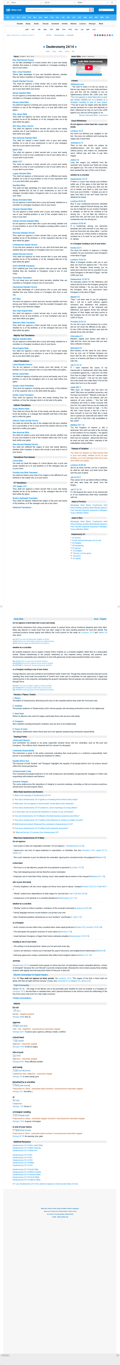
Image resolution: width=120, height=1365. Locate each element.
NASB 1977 (17, 162)
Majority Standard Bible (22, 339)
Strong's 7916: (19, 1047)
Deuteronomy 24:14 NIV (22, 1155)
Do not (75, 97)
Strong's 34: (18, 1076)
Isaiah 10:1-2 (101, 850)
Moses (17, 698)
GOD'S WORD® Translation (24, 266)
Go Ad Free (5, 1355)
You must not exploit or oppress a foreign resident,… (33, 686)
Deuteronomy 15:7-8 (78, 179)
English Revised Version (23, 254)
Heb (73, 51)
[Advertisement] (61, 601)
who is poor (102, 97)
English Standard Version (23, 81)
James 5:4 (74, 160)
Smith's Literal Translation (23, 395)
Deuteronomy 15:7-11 (67, 898)
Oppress (103, 508)
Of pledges (76, 543)
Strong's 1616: (19, 1121)
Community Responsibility (23, 750)
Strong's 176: (18, 1106)
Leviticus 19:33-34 (78, 260)
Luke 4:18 (73, 893)
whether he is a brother (92, 100)
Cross (54, 51)
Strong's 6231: (19, 1032)
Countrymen (97, 505)
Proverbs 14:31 (88, 850)
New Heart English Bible (22, 311)
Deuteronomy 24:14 (75, 846)
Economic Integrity (20, 782)
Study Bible (18, 619)
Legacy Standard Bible (22, 173)
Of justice (77, 556)
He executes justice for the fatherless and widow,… (34, 690)
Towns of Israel (21, 729)
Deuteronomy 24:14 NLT (22, 1157)
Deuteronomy (15, 35)
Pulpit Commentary (21, 985)
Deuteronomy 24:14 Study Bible (26, 1169)
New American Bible (21, 432)
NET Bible (17, 299)
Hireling (78, 508)
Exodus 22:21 (76, 248)
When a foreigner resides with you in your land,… (33, 688)
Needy (97, 508)
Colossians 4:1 (76, 336)
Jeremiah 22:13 (76, 143)
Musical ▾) (90, 56)
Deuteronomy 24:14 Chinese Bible (27, 1174)
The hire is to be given (82, 553)
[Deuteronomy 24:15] (117, 612)
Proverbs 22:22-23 (78, 322)
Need (91, 508)
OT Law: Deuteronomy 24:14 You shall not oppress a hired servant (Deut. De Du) (45, 1184)
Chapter (103, 619)
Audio (47, 51)
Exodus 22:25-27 (89, 886)
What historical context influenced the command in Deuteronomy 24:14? (44, 824)
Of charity (77, 558)
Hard (105, 505)
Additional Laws (77, 84)
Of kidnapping (78, 545)
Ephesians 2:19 (65, 932)
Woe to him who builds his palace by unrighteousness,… (34, 641)
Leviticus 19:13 (76, 131)
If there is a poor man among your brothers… (31, 661)
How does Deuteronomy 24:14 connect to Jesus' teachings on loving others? (46, 808)
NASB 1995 (17, 150)
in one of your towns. (97, 102)
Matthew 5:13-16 (84, 955)
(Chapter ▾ (22, 56)
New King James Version (23, 126)
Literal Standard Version (22, 364)
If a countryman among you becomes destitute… (33, 665)
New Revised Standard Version (25, 444)
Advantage (74, 505)
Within (86, 513)
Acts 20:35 (82, 893)
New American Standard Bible (25, 138)
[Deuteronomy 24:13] (3, 612)
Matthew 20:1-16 (77, 425)
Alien (83, 505)
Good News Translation (22, 278)
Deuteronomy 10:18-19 (79, 279)
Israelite (85, 508)
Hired (72, 508)
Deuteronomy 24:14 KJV (23, 1165)
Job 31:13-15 (75, 365)
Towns (73, 513)
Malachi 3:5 (75, 297)
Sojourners (94, 510)
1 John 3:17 (76, 917)
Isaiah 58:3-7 (75, 387)
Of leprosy (76, 548)
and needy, (75, 100)
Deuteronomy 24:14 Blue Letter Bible (28, 1145)
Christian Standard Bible (22, 209)
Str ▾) (32, 56)
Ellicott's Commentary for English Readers (31, 975)
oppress (82, 97)
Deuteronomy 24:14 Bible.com (25, 1150)
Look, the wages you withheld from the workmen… (31, 643)
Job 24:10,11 (75, 477)
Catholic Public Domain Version (25, 421)
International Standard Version (25, 287)
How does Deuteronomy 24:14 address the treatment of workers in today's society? (49, 820)
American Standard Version (24, 233)
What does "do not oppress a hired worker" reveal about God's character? (44, 803)
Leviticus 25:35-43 (83, 908)
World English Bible (21, 348)
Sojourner (86, 510)
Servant (78, 510)
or (104, 100)
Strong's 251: (18, 1091)
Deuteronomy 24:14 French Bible (26, 1177)
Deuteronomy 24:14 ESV (23, 1160)
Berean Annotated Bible (22, 200)
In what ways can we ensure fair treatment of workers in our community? (44, 812)
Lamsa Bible (18, 461)
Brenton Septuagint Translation (25, 498)
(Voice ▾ (84, 56)
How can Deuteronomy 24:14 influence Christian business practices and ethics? (47, 816)
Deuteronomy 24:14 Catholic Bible (26, 1180)
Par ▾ (28, 56)
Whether (79, 513)
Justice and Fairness (21, 740)
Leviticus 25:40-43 (78, 465)
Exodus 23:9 (80, 927)
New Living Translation (22, 72)
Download (103, 115)
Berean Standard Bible (22, 93)
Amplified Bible (19, 185)
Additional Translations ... (23, 507)
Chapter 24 (24, 35)
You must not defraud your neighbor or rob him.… (32, 639)
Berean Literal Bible (21, 102)
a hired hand (91, 97)
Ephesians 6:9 (76, 348)
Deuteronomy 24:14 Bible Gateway (27, 1148)
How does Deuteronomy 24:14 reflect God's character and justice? (41, 828)
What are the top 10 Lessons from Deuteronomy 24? (37, 832)
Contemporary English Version (25, 245)
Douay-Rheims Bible (21, 409)
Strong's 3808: (19, 1017)
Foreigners (19, 721)
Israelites (18, 706)
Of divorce (76, 538)
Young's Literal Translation (23, 386)
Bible (8, 35)
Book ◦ (96, 619)
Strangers (103, 510)
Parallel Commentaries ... (23, 998)
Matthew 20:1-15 (97, 876)
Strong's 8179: (19, 1136)
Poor (72, 510)
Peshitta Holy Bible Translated (25, 472)
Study (60, 51)
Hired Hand (19, 713)
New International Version (23, 60)
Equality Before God (21, 761)
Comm (66, 51)
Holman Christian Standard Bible (26, 221)
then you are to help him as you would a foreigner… (33, 663)
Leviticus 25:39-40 (78, 223)
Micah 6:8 (101, 951)
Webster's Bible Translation (24, 323)
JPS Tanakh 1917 (20, 486)
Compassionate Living (22, 771)
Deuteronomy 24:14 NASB (23, 1163)
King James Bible (20, 114)
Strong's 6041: (19, 1062)
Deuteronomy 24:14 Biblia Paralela (27, 1172)
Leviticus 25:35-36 (78, 201)
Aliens (88, 505)
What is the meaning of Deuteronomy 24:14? (33, 795)
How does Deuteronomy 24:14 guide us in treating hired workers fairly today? (46, 799)
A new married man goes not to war (86, 540)
